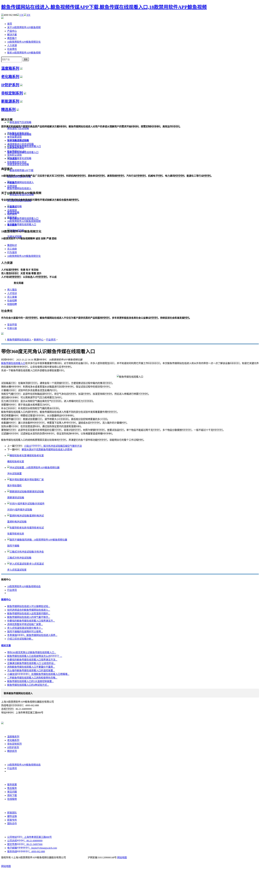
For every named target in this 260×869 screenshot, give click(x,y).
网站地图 (122, 857)
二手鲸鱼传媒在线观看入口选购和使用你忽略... (32, 677)
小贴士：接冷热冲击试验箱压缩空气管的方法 (53, 446)
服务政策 (12, 784)
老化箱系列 (10, 77)
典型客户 (12, 38)
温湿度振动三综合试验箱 (20, 144)
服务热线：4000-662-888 (26, 851)
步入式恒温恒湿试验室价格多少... (25, 628)
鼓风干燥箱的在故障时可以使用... (25, 631)
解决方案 (12, 34)
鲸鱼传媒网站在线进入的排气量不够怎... (28, 617)
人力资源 (12, 45)
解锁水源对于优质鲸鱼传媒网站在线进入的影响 (47, 449)
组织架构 (12, 214)
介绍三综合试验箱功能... (20, 639)
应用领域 (12, 186)
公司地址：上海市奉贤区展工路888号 (29, 837)
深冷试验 (12, 158)
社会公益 (12, 328)
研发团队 (12, 812)
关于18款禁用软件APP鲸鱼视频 (24, 27)
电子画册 (12, 225)
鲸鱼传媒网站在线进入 (19, 339)
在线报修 (12, 799)
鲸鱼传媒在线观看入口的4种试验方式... (28, 685)
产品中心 (12, 31)
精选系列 (8, 110)
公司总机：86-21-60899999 (24, 840)
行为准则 (12, 252)
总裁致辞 (12, 210)
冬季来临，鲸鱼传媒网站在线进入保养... (32, 635)
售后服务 (12, 788)
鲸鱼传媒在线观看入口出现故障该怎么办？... (34, 656)
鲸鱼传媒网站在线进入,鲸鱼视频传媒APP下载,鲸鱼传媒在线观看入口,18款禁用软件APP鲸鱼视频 (104, 7)
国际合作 (12, 823)
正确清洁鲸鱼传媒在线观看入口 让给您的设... (31, 663)
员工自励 (12, 249)
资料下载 (12, 795)
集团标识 (12, 245)
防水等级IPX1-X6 (16, 151)
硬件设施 (12, 816)
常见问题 (12, 792)
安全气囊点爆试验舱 (18, 140)
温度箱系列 (10, 68)
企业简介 (12, 206)
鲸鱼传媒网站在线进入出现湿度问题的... (28, 613)
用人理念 (12, 289)
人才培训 (12, 293)
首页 (9, 24)
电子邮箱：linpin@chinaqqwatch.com (32, 848)
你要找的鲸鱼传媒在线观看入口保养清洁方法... (32, 659)
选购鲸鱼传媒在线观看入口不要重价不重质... (31, 667)
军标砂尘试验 (14, 155)
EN (28, 15)
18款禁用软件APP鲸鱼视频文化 (24, 42)
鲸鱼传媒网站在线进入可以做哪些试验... (28, 606)
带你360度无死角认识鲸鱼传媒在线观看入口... (31, 652)
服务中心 (12, 778)
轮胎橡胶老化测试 (16, 162)
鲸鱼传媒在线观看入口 (13, 363)
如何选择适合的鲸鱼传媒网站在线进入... (28, 610)
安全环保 (12, 324)
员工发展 (12, 297)
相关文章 (6, 645)
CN (21, 15)
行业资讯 (51, 339)
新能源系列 (10, 101)
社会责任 (12, 49)
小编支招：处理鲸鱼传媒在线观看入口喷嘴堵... (38, 674)
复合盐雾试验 (14, 137)
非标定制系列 (12, 93)
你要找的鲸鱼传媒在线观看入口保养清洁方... (31, 620)
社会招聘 (12, 300)
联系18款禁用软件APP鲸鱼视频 (24, 52)
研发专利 (12, 820)
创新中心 (12, 806)
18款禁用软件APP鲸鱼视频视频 (24, 221)
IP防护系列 (10, 85)
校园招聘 (12, 304)
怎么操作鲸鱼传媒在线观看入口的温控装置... (31, 670)
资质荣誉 (12, 217)
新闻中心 (38, 339)
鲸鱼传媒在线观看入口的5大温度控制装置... (30, 681)
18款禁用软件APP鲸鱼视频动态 (24, 586)
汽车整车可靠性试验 (18, 133)
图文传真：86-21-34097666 (24, 844)
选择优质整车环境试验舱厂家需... (25, 624)
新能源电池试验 (15, 147)
